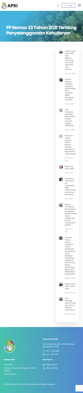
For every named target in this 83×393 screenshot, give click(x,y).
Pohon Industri (10, 374)
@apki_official (51, 364)
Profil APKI (8, 364)
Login (70, 5)
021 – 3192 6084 (52, 351)
